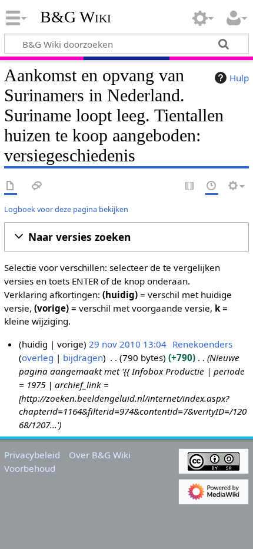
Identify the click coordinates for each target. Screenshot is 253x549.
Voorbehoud (29, 468)
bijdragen (83, 357)
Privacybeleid (32, 455)
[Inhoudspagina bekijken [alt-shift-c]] (10, 186)
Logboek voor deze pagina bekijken (66, 209)
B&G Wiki (75, 17)
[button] (126, 237)
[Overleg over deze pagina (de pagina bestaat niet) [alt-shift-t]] (37, 186)
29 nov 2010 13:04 (128, 344)
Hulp (239, 78)
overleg (38, 357)
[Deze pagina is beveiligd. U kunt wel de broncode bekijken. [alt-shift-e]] (190, 186)
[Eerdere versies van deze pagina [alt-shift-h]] (211, 186)
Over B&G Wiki (100, 455)
